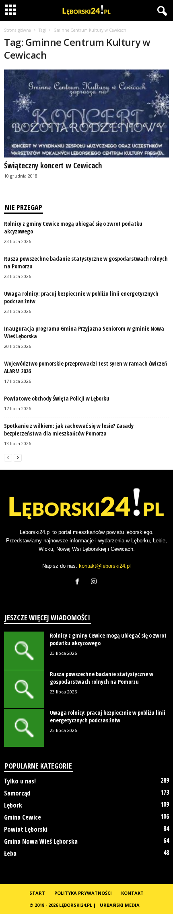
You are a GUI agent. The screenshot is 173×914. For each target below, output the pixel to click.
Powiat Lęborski (25, 829)
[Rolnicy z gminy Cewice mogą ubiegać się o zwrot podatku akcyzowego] (24, 651)
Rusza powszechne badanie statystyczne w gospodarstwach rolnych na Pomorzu (101, 677)
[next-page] (18, 457)
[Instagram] (94, 582)
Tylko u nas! (20, 781)
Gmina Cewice (22, 817)
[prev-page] (8, 457)
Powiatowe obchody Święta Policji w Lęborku (56, 398)
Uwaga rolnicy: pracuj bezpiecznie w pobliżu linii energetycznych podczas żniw (107, 716)
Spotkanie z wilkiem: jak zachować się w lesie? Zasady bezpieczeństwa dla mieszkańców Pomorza (69, 429)
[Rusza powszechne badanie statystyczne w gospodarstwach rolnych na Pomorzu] (24, 689)
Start (37, 893)
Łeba (10, 853)
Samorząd (17, 793)
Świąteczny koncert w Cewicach (53, 165)
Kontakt (132, 893)
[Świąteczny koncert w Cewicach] (86, 113)
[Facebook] (79, 582)
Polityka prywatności (83, 893)
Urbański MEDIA (120, 905)
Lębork (13, 805)
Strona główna (17, 30)
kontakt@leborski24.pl (105, 566)
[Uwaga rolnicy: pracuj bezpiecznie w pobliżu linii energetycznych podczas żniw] (24, 728)
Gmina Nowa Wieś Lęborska (41, 841)
